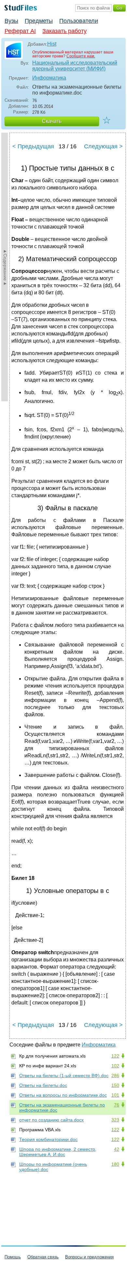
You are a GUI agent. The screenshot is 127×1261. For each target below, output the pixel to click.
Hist (51, 44)
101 (115, 1095)
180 (115, 1164)
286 (115, 1075)
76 (116, 1104)
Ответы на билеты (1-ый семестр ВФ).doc (63, 1075)
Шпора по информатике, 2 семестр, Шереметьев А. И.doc (57, 1152)
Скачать (52, 121)
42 (116, 1149)
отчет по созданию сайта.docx (51, 1119)
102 (115, 1065)
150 (115, 1085)
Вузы (11, 21)
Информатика (49, 78)
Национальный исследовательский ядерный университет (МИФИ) (74, 65)
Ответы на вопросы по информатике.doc (63, 1095)
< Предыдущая (33, 146)
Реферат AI (20, 31)
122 (115, 1056)
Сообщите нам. (80, 56)
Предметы (39, 21)
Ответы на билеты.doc (43, 1085)
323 (115, 1119)
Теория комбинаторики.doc (48, 1139)
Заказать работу (64, 31)
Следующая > (103, 146)
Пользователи (78, 21)
